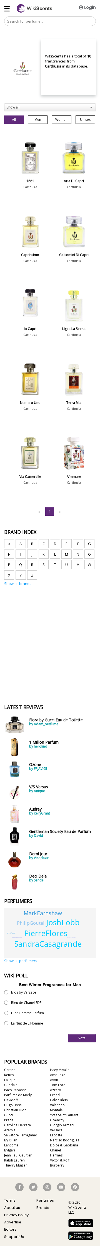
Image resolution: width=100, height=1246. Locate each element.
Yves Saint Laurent (64, 1115)
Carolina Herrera (17, 1125)
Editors (10, 1229)
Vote (82, 1038)
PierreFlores (46, 933)
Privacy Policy (16, 1215)
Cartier (9, 1069)
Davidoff (11, 1100)
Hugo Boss (12, 1105)
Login (89, 7)
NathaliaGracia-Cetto (17, 937)
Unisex (85, 119)
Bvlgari (9, 1150)
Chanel (55, 1150)
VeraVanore (11, 933)
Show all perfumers (20, 960)
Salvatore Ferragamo (20, 1135)
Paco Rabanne (15, 1090)
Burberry (57, 1165)
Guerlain (11, 1085)
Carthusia (30, 187)
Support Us (14, 1236)
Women (61, 119)
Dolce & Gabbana (64, 1145)
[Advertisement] (50, 612)
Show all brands (17, 583)
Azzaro (55, 1090)
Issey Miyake (59, 1069)
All (14, 119)
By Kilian (10, 1140)
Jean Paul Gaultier (18, 1155)
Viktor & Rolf (59, 1160)
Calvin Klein (59, 1100)
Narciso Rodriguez (64, 1140)
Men (37, 119)
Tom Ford (58, 1085)
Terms (10, 1200)
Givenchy (57, 1120)
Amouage (57, 1075)
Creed (55, 1095)
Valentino (57, 1105)
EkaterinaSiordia (72, 937)
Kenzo (9, 1075)
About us (12, 1207)
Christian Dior (15, 1110)
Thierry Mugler (15, 1165)
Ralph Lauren (14, 1160)
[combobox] (50, 107)
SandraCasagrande (48, 944)
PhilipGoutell (31, 923)
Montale (56, 1110)
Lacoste (56, 1135)
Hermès (56, 1155)
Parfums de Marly (18, 1095)
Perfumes (45, 1200)
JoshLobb (63, 922)
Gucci (8, 1115)
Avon (54, 1080)
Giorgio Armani (62, 1125)
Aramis (9, 1130)
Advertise (12, 1222)
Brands (42, 1207)
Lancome (11, 1145)
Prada (9, 1120)
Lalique (10, 1080)
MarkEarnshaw (43, 913)
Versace (56, 1130)
